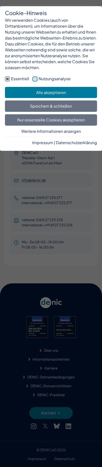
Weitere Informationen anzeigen (51, 131)
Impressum (42, 142)
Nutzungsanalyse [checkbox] (55, 78)
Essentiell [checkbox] (20, 78)
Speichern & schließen (51, 106)
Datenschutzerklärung (76, 142)
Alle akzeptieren (51, 92)
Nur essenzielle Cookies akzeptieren (51, 119)
